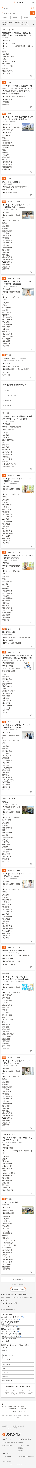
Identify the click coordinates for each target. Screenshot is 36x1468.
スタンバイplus (6, 1456)
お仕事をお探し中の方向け (9, 1442)
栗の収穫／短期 (8, 632)
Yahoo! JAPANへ (7, 1461)
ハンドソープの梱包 (10, 1202)
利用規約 (20, 1442)
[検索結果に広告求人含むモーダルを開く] (7, 24)
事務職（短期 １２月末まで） (14, 951)
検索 (32, 13)
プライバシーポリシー (24, 1445)
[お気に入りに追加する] (31, 76)
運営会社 (20, 1448)
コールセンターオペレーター (14, 358)
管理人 (5, 802)
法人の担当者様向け (7, 1445)
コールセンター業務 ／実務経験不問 (17, 86)
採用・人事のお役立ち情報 (26, 1456)
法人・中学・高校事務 (11, 182)
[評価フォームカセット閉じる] (33, 1386)
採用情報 (20, 1451)
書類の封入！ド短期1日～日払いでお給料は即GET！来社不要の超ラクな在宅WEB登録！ (17, 35)
